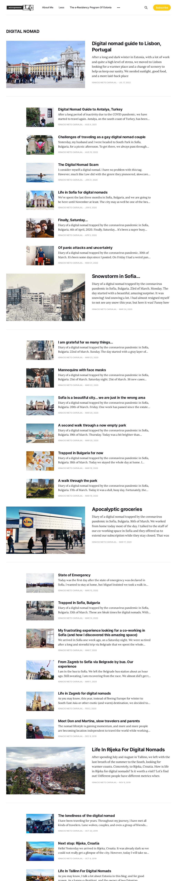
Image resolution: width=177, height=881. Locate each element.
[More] (118, 7)
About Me (47, 7)
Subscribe (162, 7)
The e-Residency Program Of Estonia (90, 7)
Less (61, 7)
